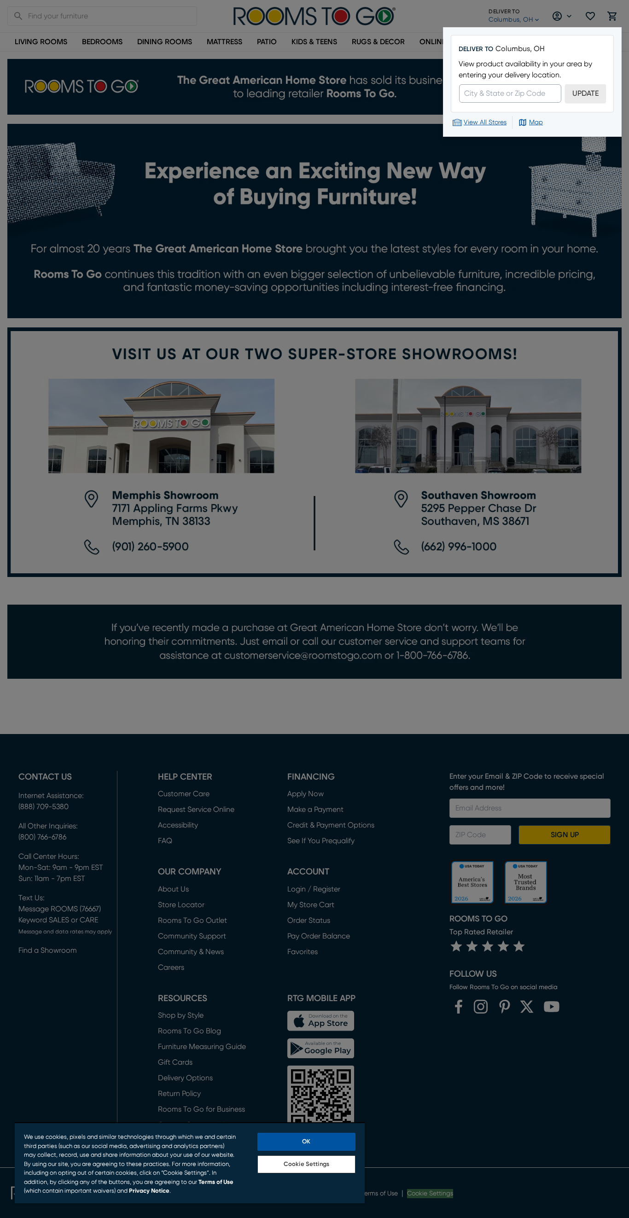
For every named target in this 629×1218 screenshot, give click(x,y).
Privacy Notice (149, 1191)
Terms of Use (215, 1182)
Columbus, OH (520, 48)
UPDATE (585, 93)
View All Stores (485, 122)
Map (536, 122)
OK (306, 1142)
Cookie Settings (306, 1164)
